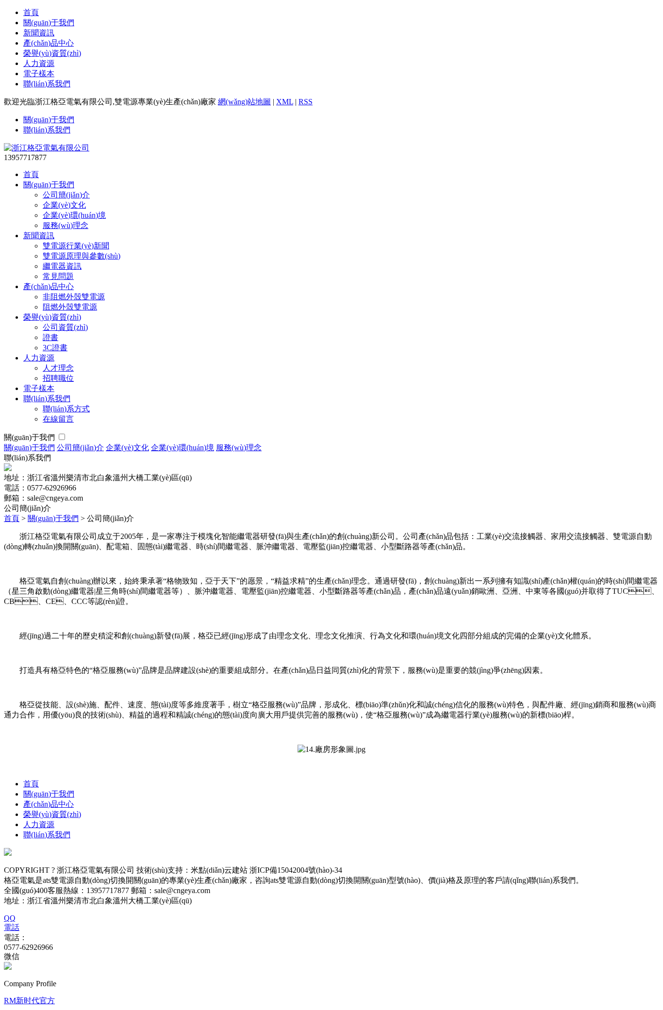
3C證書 (55, 347)
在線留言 (58, 419)
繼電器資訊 (62, 266)
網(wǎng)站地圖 (244, 102)
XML (284, 102)
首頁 (31, 12)
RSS (305, 102)
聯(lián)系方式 (66, 409)
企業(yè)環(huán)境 (74, 215)
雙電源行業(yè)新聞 (76, 246)
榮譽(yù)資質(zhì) (52, 53)
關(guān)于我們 (48, 22)
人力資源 (38, 63)
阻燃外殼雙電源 (70, 307)
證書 (50, 337)
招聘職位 (58, 378)
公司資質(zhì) (65, 327)
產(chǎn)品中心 (48, 43)
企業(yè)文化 (64, 205)
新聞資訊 (38, 33)
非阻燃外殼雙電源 (74, 297)
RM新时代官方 (29, 1000)
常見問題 (58, 276)
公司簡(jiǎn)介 (66, 195)
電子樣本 (38, 73)
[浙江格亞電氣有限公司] (46, 148)
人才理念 (58, 368)
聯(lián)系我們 (46, 84)
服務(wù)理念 (65, 225)
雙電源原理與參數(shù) (81, 256)
